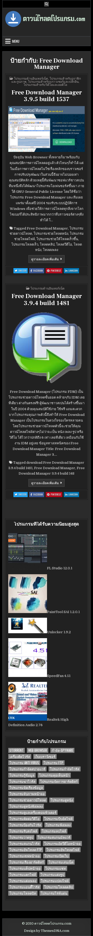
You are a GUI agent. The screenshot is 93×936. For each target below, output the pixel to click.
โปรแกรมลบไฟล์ (54, 831)
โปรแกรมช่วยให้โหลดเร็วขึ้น (57, 239)
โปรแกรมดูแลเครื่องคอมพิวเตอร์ (33, 812)
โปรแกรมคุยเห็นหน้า (54, 775)
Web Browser (37, 750)
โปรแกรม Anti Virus (24, 762)
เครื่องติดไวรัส (20, 756)
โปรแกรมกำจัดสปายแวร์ (27, 769)
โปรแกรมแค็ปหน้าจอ (25, 868)
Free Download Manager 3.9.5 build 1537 (46, 96)
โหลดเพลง (50, 250)
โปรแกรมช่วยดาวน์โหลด (28, 800)
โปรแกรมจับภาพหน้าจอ (27, 793)
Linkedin (73, 270)
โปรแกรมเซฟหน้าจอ (25, 855)
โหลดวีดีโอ (64, 244)
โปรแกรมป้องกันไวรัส (25, 824)
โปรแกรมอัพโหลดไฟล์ (63, 849)
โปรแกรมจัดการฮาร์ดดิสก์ (59, 781)
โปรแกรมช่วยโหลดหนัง (51, 233)
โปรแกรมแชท (55, 868)
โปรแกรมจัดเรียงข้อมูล (26, 787)
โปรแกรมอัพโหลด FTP (26, 849)
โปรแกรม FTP (53, 762)
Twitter (23, 270)
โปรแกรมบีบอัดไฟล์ (58, 818)
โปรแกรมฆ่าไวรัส (22, 781)
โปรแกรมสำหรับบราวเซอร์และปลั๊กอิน (53, 81)
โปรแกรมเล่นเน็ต (61, 862)
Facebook (38, 270)
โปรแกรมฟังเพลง (58, 824)
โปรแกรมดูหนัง (62, 800)
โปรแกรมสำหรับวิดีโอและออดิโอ (45, 84)
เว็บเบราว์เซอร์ (45, 756)
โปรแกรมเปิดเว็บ (56, 855)
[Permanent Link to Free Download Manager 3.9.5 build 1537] (46, 129)
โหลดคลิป (47, 244)
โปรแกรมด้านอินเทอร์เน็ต (31, 78)
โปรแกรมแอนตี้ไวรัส (25, 887)
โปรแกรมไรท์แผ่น (54, 893)
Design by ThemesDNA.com (46, 931)
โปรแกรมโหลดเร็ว (24, 244)
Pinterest (56, 270)
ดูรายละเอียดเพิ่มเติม (48, 259)
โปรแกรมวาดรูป (21, 837)
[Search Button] (46, 4)
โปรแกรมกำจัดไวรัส (64, 769)
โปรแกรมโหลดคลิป (58, 887)
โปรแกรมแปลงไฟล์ (55, 880)
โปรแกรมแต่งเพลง (23, 880)
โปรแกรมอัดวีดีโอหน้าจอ (62, 843)
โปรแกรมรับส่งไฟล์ (23, 831)
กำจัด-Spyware (62, 750)
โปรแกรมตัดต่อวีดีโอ (25, 818)
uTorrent (17, 750)
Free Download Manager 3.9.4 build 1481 (46, 299)
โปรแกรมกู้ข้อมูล (22, 775)
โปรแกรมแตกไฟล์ (23, 874)
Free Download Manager (47, 228)
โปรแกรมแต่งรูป (52, 874)
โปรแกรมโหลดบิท (23, 893)
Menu (15, 41)
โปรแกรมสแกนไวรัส (25, 843)
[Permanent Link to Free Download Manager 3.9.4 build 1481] (46, 348)
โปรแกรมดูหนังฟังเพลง (26, 806)
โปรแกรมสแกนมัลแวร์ (54, 837)
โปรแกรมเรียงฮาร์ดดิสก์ (27, 862)
